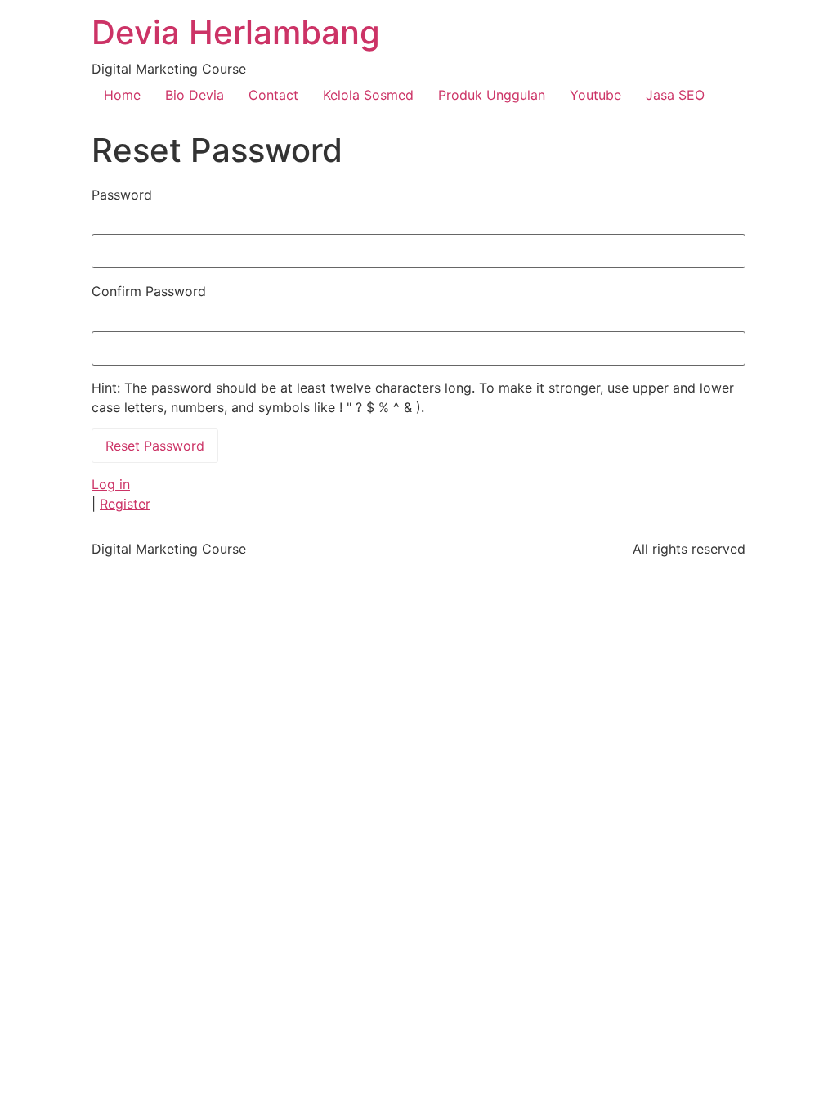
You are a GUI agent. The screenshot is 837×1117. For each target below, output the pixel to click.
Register (125, 504)
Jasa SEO (675, 95)
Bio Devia (194, 95)
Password (122, 194)
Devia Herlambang (236, 32)
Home (122, 95)
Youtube (595, 95)
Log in (111, 484)
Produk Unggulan (491, 95)
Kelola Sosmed (368, 95)
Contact (273, 95)
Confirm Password (149, 291)
